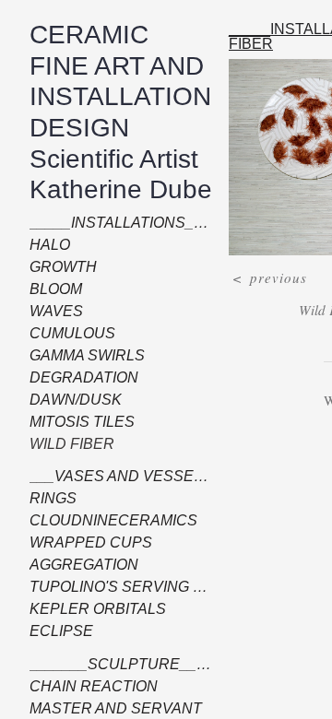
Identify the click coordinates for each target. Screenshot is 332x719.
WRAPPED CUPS (80, 543)
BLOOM (54, 289)
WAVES (51, 311)
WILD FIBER (66, 444)
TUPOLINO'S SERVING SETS (114, 587)
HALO (47, 245)
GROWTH (59, 267)
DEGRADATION (77, 378)
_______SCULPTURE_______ (106, 664)
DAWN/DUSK (70, 400)
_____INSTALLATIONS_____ (107, 223)
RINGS (49, 499)
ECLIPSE (54, 631)
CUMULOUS (67, 334)
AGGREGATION (77, 565)
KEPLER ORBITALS (86, 609)
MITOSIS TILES (74, 422)
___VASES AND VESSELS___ (110, 476)
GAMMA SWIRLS (80, 356)
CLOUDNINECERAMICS (100, 521)
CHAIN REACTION (83, 687)
